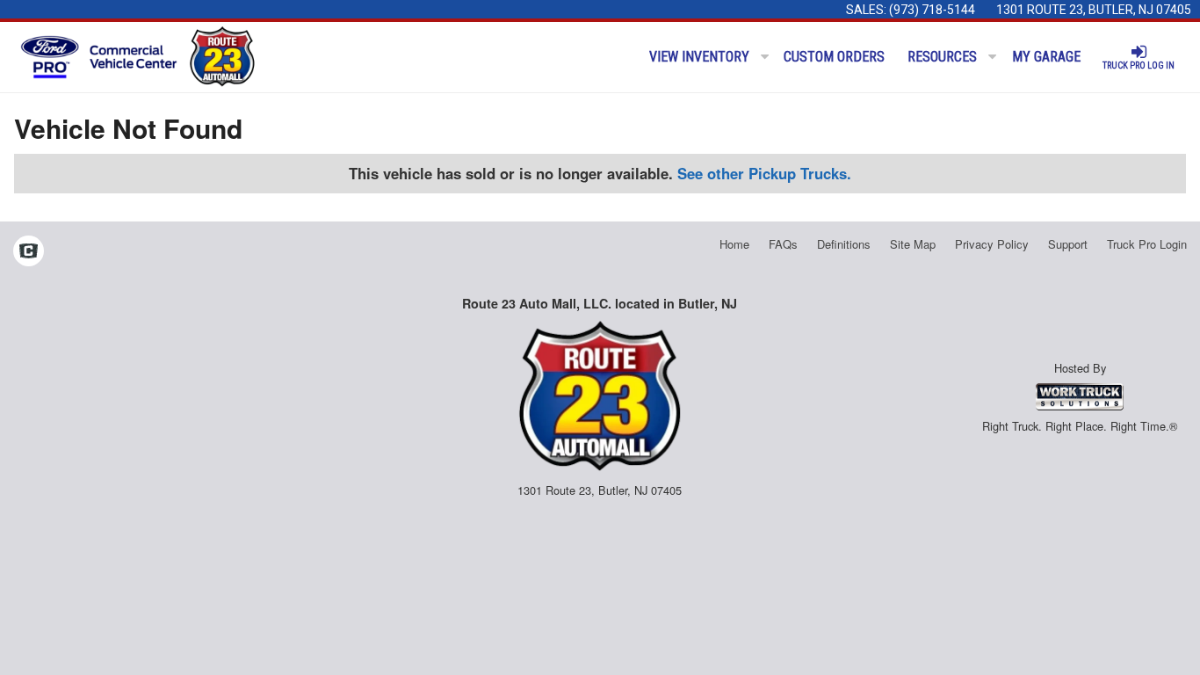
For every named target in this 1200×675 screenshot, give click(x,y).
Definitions (844, 244)
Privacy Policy (992, 244)
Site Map (913, 244)
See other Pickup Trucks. (764, 173)
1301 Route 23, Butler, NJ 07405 (1093, 10)
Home (734, 244)
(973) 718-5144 (932, 10)
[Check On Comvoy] (28, 252)
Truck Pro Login (1147, 244)
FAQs (783, 244)
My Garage (1046, 56)
